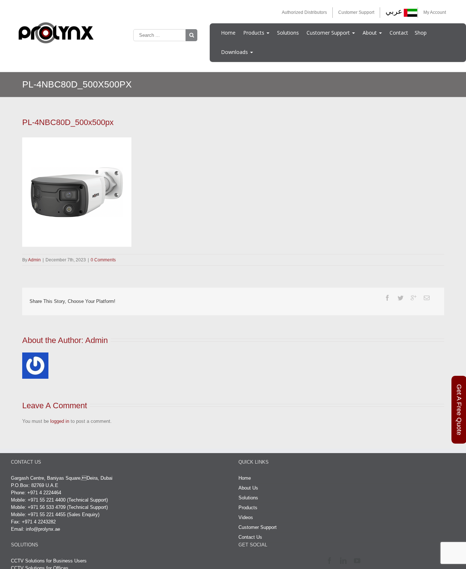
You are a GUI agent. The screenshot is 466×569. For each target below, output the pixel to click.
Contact (399, 32)
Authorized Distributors (304, 12)
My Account (434, 12)
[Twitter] (400, 298)
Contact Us (250, 537)
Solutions (288, 32)
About (370, 32)
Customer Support (356, 12)
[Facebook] (387, 298)
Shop (421, 32)
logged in (59, 421)
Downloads (235, 51)
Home (228, 32)
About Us (248, 488)
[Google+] (413, 298)
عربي (394, 11)
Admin (34, 259)
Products (254, 32)
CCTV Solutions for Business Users (49, 561)
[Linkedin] (345, 560)
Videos (245, 517)
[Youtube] (359, 560)
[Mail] (427, 298)
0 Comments (103, 259)
